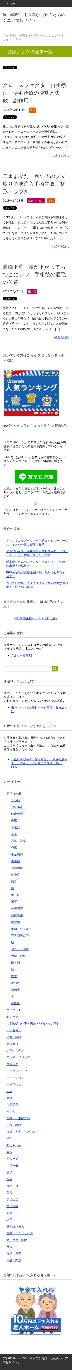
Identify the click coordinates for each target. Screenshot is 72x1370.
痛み (14, 881)
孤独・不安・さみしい (21, 1131)
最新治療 (17, 868)
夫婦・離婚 (13, 1125)
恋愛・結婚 (13, 1037)
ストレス (12, 1064)
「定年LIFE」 (13, 442)
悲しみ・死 (13, 1145)
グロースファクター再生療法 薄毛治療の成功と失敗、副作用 (34, 92)
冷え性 (10, 1111)
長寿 (9, 1246)
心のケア (12, 1016)
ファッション (15, 1077)
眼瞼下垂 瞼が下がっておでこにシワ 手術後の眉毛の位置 (34, 274)
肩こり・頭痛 (20, 949)
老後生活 (12, 1199)
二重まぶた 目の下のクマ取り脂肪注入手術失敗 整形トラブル (34, 183)
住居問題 (12, 1104)
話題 (9, 1219)
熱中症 (15, 874)
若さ (9, 1213)
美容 (32, 109)
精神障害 (17, 915)
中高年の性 (13, 1084)
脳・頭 (15, 962)
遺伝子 (15, 989)
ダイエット (13, 1010)
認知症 (15, 983)
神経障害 (17, 908)
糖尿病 (15, 922)
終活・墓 (12, 1186)
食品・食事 (13, 1253)
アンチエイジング (18, 1057)
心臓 (14, 847)
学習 (9, 1138)
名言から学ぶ (15, 1050)
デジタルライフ (16, 1070)
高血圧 (15, 1003)
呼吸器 (15, 827)
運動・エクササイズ (19, 1233)
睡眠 (14, 901)
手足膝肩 (17, 854)
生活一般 (12, 1165)
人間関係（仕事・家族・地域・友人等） (33, 1023)
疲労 (9, 1172)
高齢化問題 (13, 1260)
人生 (9, 1091)
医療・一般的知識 (18, 1118)
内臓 (14, 820)
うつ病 (15, 800)
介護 (9, 1098)
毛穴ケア (12, 1158)
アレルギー (18, 807)
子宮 (14, 834)
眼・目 (32, 291)
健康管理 (17, 813)
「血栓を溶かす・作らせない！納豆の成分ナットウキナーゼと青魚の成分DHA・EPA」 (39, 763)
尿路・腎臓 (18, 840)
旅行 (9, 1152)
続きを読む (61, 155)
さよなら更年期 (21, 655)
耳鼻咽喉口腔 (20, 935)
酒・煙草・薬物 (16, 1240)
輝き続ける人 (15, 1226)
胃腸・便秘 (18, 955)
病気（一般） (36, 200)
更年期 (15, 861)
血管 (14, 976)
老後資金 (12, 1043)
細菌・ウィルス (21, 928)
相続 (9, 1179)
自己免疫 (12, 1206)
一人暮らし (13, 1030)
